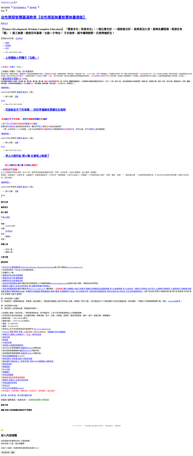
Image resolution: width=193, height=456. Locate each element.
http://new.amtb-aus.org (58, 283)
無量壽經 (37, 291)
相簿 (7, 43)
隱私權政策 (109, 426)
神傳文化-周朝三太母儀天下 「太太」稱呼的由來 (22, 334)
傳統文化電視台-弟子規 (144, 289)
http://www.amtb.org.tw (37, 289)
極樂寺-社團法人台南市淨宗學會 (15, 380)
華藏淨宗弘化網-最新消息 (13, 281)
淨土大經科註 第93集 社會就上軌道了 (27, 155)
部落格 (8, 46)
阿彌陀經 (29, 291)
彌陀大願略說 (68, 289)
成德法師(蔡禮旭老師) (98, 291)
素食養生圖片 (17, 359)
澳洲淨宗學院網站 (10, 283)
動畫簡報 (6, 367)
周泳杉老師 (111, 291)
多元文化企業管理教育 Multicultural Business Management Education (28, 267)
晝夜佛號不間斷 (10, 78)
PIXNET (79, 426)
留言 (24, 92)
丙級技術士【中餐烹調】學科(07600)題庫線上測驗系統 (31, 361)
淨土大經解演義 (116, 289)
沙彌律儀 (183, 289)
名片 (7, 48)
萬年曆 (5, 340)
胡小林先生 (120, 291)
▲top (3, 100)
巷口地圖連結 (60, 332)
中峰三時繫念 (79, 289)
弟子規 (3, 395)
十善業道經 (175, 289)
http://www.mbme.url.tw (74, 267)
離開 (12, 452)
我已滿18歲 (5, 452)
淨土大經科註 (128, 289)
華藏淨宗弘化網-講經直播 (13, 278)
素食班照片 (7, 359)
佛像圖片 (6, 372)
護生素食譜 (7, 364)
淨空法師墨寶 (8, 375)
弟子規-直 (12, 395)
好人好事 (6, 369)
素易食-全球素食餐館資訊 (13, 345)
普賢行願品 (54, 291)
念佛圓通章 (64, 291)
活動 (16, 97)
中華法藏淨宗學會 (10, 383)
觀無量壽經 (45, 291)
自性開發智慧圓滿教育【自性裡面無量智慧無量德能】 (44, 17)
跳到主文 (4, 23)
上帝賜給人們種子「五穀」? (22, 57)
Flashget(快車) (173, 301)
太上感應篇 (158, 289)
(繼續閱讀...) (5, 88)
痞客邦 (19, 92)
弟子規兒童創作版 (25, 395)
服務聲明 (118, 426)
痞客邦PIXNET (27, 348)
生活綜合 (19, 38)
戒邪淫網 (6, 337)
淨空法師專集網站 (10, 289)
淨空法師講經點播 (10, 356)
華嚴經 (88, 289)
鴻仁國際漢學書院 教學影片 (39, 286)
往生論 (71, 291)
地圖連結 (51, 332)
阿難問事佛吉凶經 (17, 291)
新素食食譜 (27, 359)
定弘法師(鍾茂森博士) (134, 291)
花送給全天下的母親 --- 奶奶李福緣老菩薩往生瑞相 (35, 109)
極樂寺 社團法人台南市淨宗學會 (15, 286)
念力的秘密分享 (82, 291)
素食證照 (6, 361)
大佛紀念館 (7, 343)
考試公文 (6, 385)
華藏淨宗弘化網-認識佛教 (13, 275)
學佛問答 (166, 289)
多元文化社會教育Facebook (13, 388)
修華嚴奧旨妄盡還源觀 (100, 289)
